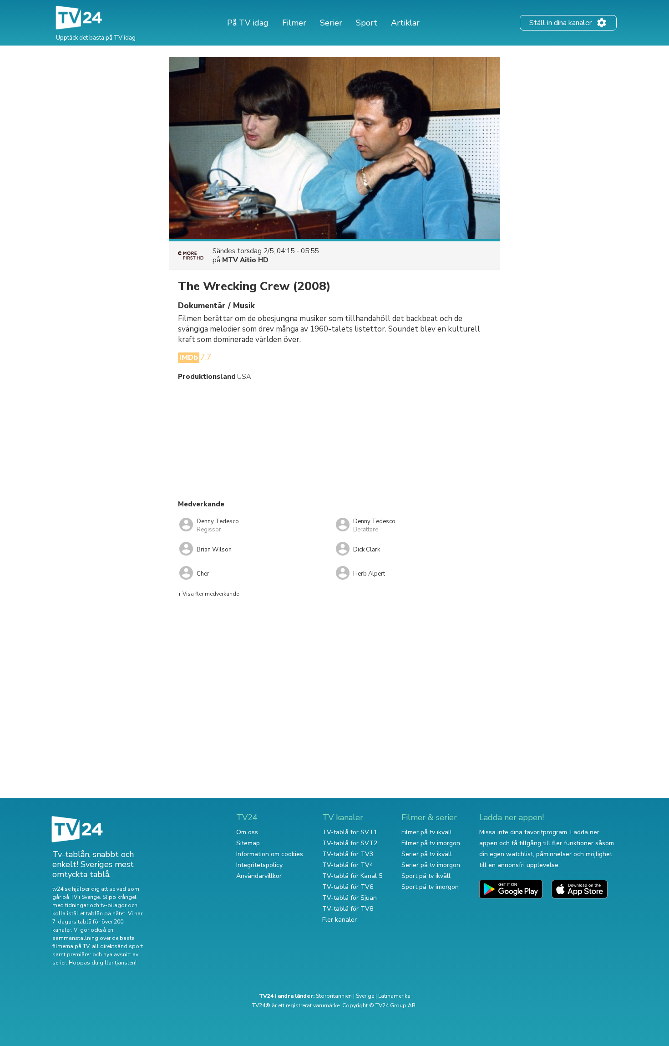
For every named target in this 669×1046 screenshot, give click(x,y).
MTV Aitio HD (245, 260)
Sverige (365, 996)
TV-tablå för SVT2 (349, 843)
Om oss (247, 832)
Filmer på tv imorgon (430, 843)
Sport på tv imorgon (430, 887)
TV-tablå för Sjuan (349, 897)
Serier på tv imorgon (430, 865)
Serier (331, 22)
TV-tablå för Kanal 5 (352, 876)
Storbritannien (334, 996)
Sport (366, 22)
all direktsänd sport (117, 946)
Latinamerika (394, 996)
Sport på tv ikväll (426, 876)
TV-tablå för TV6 (347, 887)
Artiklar (405, 22)
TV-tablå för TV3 (347, 854)
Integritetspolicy (259, 865)
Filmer (294, 22)
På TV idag (248, 22)
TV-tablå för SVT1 (349, 832)
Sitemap (248, 843)
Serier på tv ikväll (426, 854)
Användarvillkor (259, 876)
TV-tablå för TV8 (347, 908)
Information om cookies (269, 854)
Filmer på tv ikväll (426, 832)
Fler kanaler (339, 919)
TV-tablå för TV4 (347, 865)
